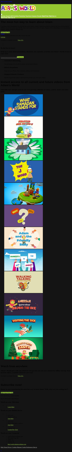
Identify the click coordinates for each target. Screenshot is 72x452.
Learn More (11, 407)
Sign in (54, 16)
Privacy (10, 447)
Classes (34, 16)
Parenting (22, 16)
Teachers (28, 16)
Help (2, 447)
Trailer (3, 34)
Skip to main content (6, 1)
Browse (3, 16)
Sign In (13, 17)
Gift (12, 16)
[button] (1, 14)
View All (21, 40)
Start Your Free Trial (7, 392)
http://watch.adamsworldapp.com (17, 444)
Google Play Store (13, 429)
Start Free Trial (5, 32)
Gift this (3, 37)
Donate (39, 16)
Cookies (14, 447)
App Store (10, 418)
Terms (6, 447)
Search (8, 16)
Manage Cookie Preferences (25, 447)
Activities (16, 16)
